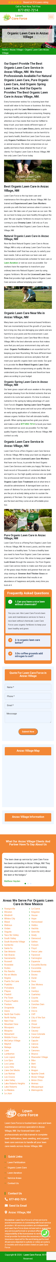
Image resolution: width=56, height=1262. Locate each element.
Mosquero (9, 1027)
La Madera (9, 1090)
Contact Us (13, 1183)
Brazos (34, 1054)
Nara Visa (8, 1021)
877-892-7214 (28, 10)
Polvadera (9, 988)
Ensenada (36, 971)
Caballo (34, 1047)
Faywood (35, 955)
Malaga (7, 1047)
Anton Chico (37, 1080)
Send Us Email (18, 1205)
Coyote (34, 997)
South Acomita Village (14, 941)
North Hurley (10, 1017)
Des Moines (37, 984)
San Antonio (9, 951)
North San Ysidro (12, 1014)
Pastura (8, 1004)
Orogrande (9, 1007)
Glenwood (36, 938)
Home (5, 49)
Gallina (34, 941)
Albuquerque (37, 1087)
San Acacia (9, 955)
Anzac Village (16, 49)
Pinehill (7, 994)
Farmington (36, 958)
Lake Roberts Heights (14, 1083)
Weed (7, 922)
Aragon (34, 1070)
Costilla (34, 1001)
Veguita (7, 931)
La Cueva (35, 908)
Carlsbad (35, 1037)
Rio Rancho (9, 971)
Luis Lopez (9, 1057)
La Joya (8, 1093)
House (34, 915)
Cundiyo (35, 991)
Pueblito (8, 984)
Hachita (34, 928)
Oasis (7, 1011)
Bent (33, 1063)
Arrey (33, 1067)
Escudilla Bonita (38, 964)
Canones (35, 1050)
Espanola (35, 961)
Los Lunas (9, 1063)
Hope (33, 918)
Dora (33, 981)
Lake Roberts (10, 1087)
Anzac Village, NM (19, 1212)
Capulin (34, 1040)
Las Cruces (9, 1077)
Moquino (8, 1030)
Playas (7, 991)
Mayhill (7, 1044)
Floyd (34, 948)
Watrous (8, 925)
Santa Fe (8, 948)
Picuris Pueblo (11, 1001)
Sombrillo (8, 945)
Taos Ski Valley (11, 935)
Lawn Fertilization (16, 1162)
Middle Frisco (10, 1037)
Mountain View (11, 1024)
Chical (34, 1024)
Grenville (35, 931)
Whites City (9, 918)
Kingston (35, 912)
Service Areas (14, 1178)
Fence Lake (36, 951)
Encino (34, 974)
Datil (33, 988)
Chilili (33, 1021)
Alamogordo (37, 1090)
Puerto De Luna (11, 981)
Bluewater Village (39, 1057)
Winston (8, 912)
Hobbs (34, 925)
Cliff (33, 1014)
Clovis (34, 1011)
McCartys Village (12, 1040)
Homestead (36, 922)
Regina (7, 978)
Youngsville (9, 908)
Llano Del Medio (12, 1070)
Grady (34, 935)
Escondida (36, 968)
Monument (9, 1034)
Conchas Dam (37, 1004)
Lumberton (9, 1054)
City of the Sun (38, 1017)
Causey (34, 1030)
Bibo (33, 1060)
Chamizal (35, 1027)
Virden (7, 928)
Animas (34, 1083)
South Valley (10, 938)
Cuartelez (35, 994)
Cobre (34, 1007)
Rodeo (7, 968)
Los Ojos (8, 1060)
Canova (34, 1044)
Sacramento (9, 958)
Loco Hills (9, 1067)
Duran (34, 978)
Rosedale (8, 964)
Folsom (34, 945)
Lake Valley (9, 1080)
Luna (6, 1050)
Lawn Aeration (15, 1173)
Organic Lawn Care (17, 1167)
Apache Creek (37, 1073)
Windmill (8, 915)
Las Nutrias (9, 1073)
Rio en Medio (10, 974)
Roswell (8, 961)
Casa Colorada (38, 1034)
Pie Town (8, 997)
